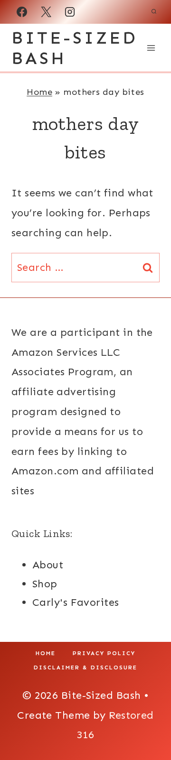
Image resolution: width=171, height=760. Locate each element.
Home (39, 91)
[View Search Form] (154, 12)
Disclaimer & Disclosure (85, 667)
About (47, 564)
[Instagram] (69, 11)
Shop (44, 583)
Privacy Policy (104, 653)
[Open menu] (151, 47)
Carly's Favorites (75, 602)
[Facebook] (21, 11)
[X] (46, 11)
